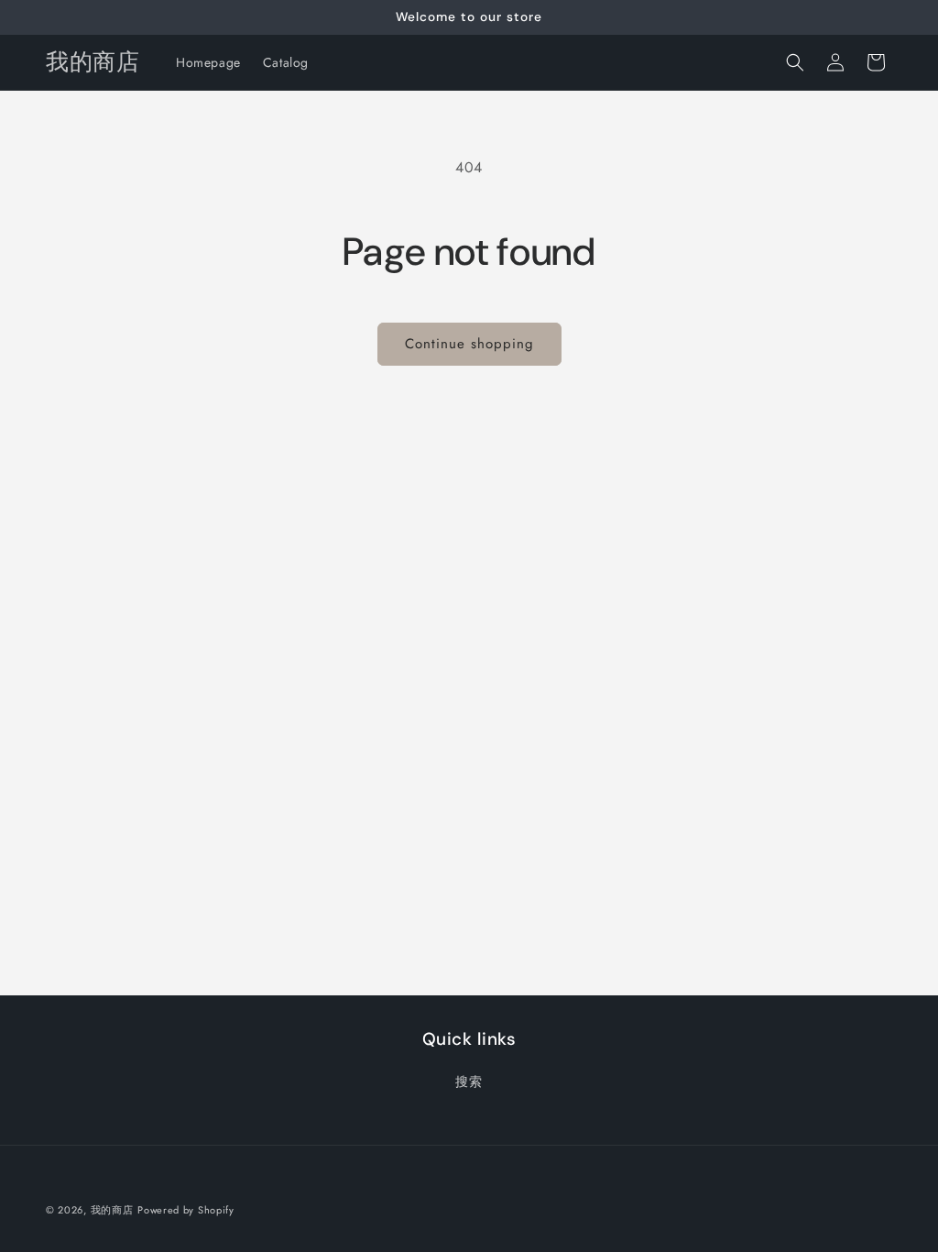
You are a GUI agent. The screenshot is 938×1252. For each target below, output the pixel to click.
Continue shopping (469, 344)
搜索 (468, 1081)
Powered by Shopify (185, 1210)
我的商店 (112, 1210)
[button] (795, 62)
